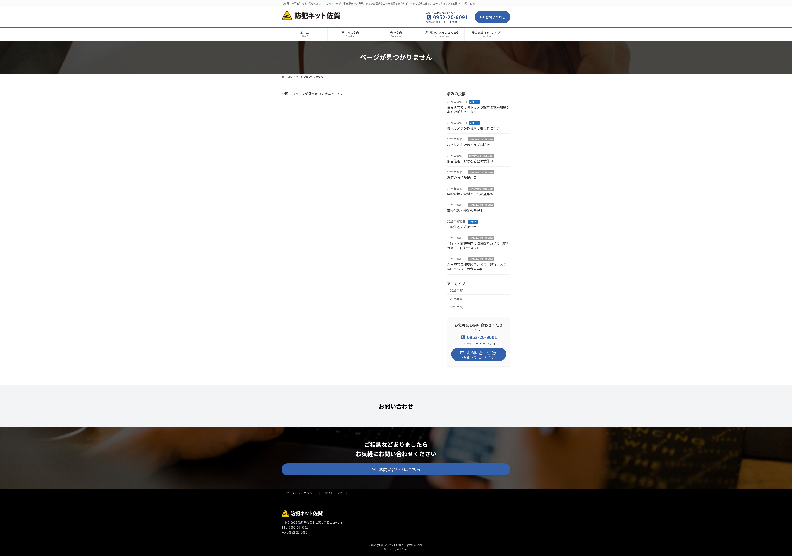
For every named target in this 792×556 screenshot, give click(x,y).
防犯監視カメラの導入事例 (481, 139)
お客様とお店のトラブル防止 (468, 144)
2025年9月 (457, 299)
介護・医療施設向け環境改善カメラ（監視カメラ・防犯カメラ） (478, 245)
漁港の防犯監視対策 (462, 177)
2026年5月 (457, 290)
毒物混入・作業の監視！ (465, 210)
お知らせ (474, 101)
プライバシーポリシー (300, 493)
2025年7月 (457, 307)
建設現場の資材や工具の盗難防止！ (473, 193)
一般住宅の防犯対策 (462, 226)
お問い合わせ (495, 17)
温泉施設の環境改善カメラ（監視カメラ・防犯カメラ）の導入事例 (478, 266)
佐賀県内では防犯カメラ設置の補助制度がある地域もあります (478, 109)
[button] (396, 469)
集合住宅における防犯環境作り (470, 160)
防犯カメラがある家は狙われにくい (473, 127)
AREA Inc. (402, 549)
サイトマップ (333, 493)
